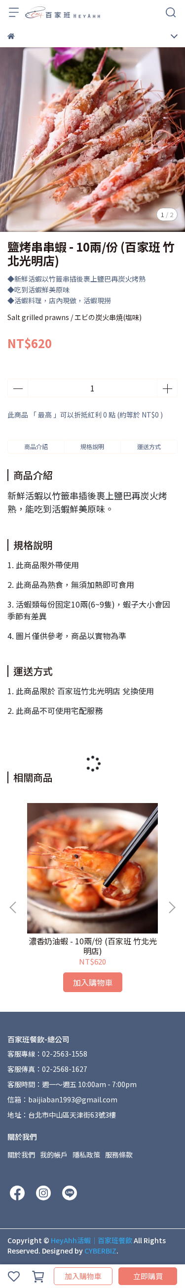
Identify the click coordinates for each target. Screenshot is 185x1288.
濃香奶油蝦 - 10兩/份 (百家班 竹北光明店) (93, 946)
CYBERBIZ (100, 1251)
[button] (172, 907)
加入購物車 (83, 1276)
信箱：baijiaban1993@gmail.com (62, 1099)
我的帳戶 (54, 1154)
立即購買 (148, 1276)
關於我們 (21, 1154)
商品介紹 (36, 446)
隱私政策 (86, 1154)
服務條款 (119, 1154)
